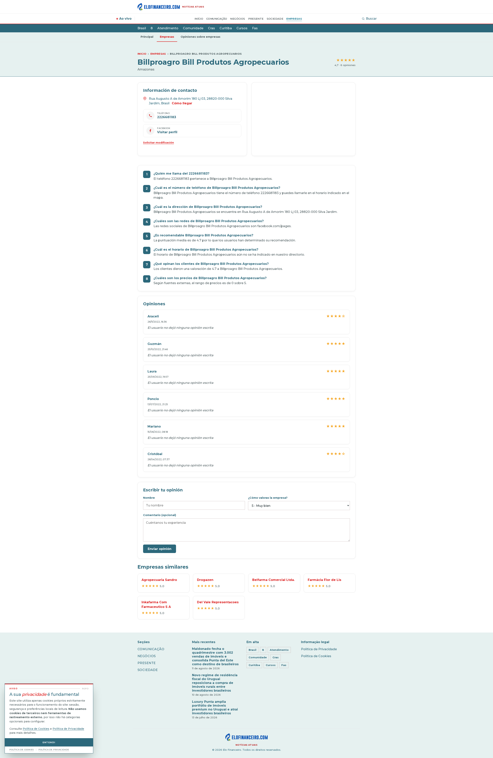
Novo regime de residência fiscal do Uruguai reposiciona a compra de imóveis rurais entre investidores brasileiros (214, 682)
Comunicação (216, 18)
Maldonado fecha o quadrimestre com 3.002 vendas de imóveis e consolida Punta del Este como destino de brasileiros (215, 656)
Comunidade (193, 28)
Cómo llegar (182, 103)
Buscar (371, 18)
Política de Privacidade (319, 649)
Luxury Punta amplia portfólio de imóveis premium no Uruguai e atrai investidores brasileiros (215, 707)
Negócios (237, 18)
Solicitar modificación (158, 142)
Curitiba (226, 28)
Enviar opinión (159, 549)
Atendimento (167, 28)
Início (199, 18)
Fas (255, 28)
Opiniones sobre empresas (200, 36)
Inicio (142, 53)
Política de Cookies (316, 656)
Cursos (241, 28)
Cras (211, 28)
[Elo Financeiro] (246, 737)
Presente (256, 18)
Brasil (142, 28)
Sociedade (275, 18)
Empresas (294, 18)
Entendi (49, 742)
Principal (147, 36)
